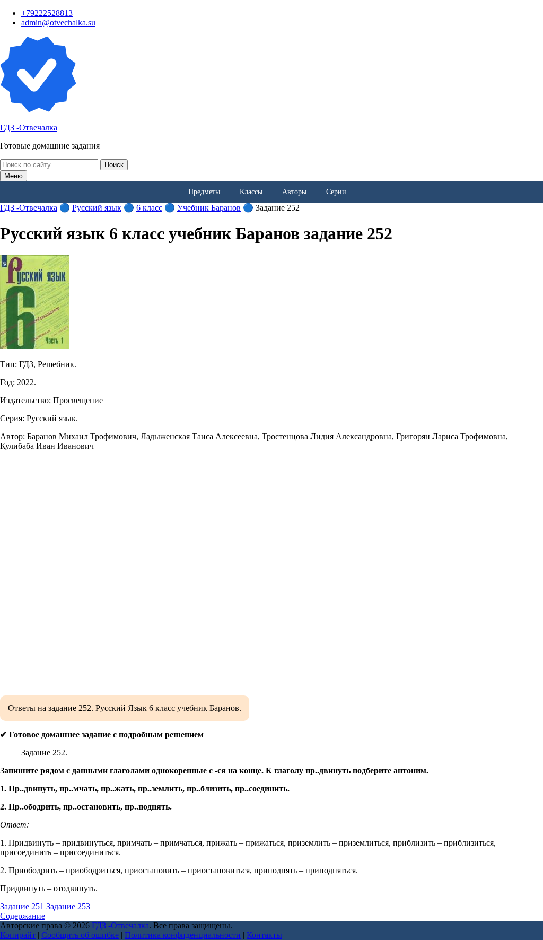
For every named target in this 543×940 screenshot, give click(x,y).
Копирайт (18, 934)
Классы (251, 192)
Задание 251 (22, 906)
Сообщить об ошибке (80, 934)
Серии (336, 192)
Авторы (294, 192)
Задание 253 (68, 906)
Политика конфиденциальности (183, 934)
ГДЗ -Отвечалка (28, 127)
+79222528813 (47, 13)
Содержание (22, 915)
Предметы (204, 192)
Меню (13, 176)
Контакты (264, 934)
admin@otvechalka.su (58, 22)
